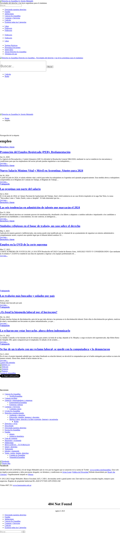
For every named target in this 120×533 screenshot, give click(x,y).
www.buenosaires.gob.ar (22, 485)
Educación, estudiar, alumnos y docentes (24, 417)
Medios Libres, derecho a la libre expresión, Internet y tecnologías (33, 419)
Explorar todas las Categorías (15, 22)
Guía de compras (11, 438)
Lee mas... (4, 163)
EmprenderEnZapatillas (18, 403)
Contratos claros (15, 409)
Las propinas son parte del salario (20, 188)
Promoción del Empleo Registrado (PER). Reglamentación (35, 152)
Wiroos (30, 474)
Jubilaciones (9, 14)
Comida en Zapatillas (17, 455)
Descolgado (9, 426)
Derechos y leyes (7, 147)
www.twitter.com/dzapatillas (100, 470)
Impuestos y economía (13, 440)
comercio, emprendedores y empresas (18, 400)
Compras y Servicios (12, 18)
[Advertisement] (60, 95)
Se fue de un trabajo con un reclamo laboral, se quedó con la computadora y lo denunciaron (55, 349)
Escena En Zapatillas (12, 430)
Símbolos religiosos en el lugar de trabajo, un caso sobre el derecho (40, 225)
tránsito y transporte (12, 451)
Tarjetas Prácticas (11, 45)
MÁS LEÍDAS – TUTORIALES (17, 445)
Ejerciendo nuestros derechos (15, 10)
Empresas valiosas (16, 405)
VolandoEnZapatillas (17, 457)
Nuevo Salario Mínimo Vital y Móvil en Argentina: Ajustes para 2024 (41, 170)
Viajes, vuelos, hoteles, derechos (17, 453)
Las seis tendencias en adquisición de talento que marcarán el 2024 (40, 207)
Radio (7, 76)
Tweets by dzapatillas (8, 373)
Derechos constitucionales (14, 413)
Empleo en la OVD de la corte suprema (23, 244)
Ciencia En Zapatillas (13, 16)
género (11, 434)
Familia (7, 12)
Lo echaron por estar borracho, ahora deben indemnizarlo (35, 330)
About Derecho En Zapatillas (15, 52)
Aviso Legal (66, 472)
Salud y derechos (11, 447)
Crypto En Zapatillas (12, 411)
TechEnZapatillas (15, 396)
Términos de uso (11, 54)
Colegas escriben (11, 398)
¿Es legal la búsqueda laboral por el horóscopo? (28, 312)
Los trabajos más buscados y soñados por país (27, 295)
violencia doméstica (16, 436)
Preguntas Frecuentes (12, 48)
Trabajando (5, 184)
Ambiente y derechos (17, 415)
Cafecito (8, 20)
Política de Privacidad (80, 472)
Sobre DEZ (9, 50)
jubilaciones (9, 443)
